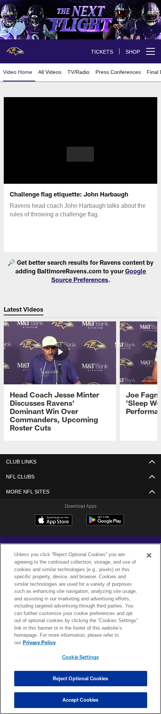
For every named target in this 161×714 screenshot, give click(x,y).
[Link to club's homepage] (15, 48)
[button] (80, 154)
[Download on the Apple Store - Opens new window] (53, 520)
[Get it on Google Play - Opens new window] (105, 523)
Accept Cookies (81, 700)
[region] (80, 632)
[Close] (149, 563)
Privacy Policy (96, 642)
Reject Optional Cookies (81, 678)
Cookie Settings (80, 657)
